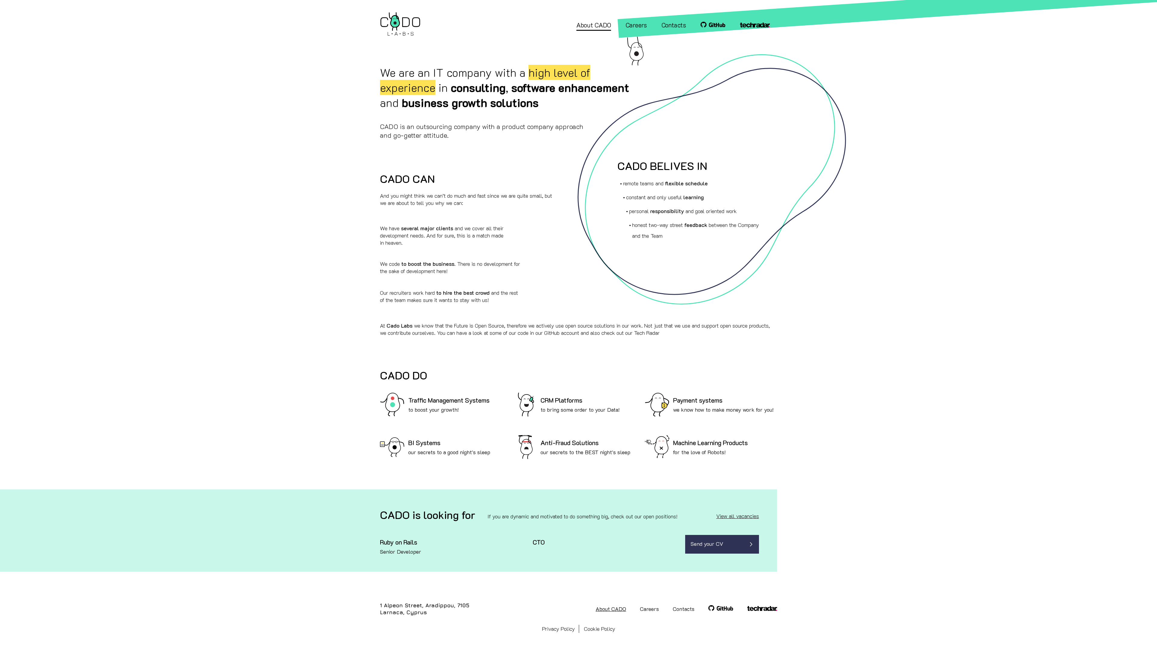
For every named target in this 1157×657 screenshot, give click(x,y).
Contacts (684, 608)
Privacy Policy (558, 628)
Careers (649, 608)
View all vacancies (737, 516)
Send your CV (707, 543)
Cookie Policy (599, 628)
